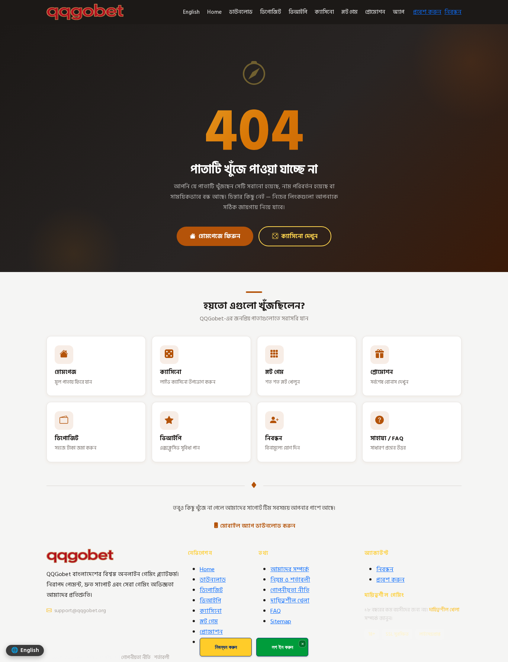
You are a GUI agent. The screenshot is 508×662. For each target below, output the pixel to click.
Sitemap (280, 621)
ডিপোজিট (270, 12)
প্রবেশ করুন (427, 12)
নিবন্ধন (453, 12)
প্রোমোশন (375, 12)
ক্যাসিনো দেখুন (299, 236)
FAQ (275, 611)
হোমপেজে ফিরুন (219, 236)
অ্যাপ (398, 12)
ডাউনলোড (241, 12)
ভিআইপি (298, 12)
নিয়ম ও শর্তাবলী (290, 580)
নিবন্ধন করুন (226, 646)
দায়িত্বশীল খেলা (289, 600)
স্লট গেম (349, 12)
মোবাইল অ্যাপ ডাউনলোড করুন (257, 526)
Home (214, 12)
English (191, 12)
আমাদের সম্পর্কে (289, 569)
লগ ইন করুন (282, 646)
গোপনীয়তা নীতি (289, 590)
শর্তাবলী (161, 657)
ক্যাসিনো (324, 12)
